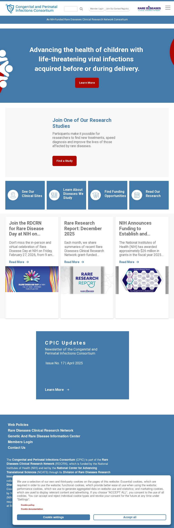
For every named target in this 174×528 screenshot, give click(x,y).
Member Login (97, 9)
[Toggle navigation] (167, 7)
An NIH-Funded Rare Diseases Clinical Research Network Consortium (87, 19)
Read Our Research (153, 194)
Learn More (87, 82)
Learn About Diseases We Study (73, 194)
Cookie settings (53, 517)
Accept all (129, 517)
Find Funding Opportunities (115, 194)
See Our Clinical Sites (32, 194)
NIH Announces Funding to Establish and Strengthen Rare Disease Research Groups (138, 228)
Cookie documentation (32, 509)
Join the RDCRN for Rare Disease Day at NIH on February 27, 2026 (27, 228)
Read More (17, 262)
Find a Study (64, 160)
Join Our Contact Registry (117, 9)
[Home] (31, 9)
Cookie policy (27, 505)
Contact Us (16, 447)
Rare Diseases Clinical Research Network (40, 430)
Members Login (20, 442)
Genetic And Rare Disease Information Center (44, 436)
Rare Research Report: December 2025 (83, 228)
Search (81, 9)
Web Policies (18, 424)
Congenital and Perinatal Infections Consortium (43, 460)
